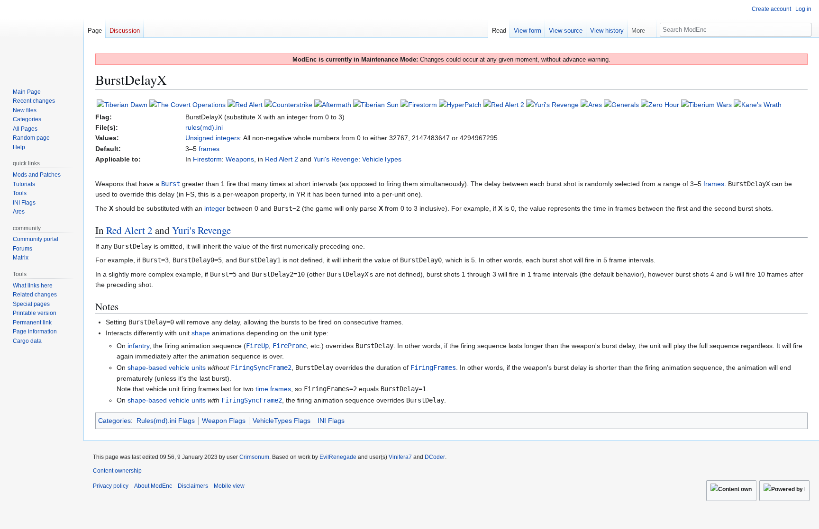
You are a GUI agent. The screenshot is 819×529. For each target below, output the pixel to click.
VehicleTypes (381, 159)
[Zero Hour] (660, 104)
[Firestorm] (418, 104)
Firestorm (207, 159)
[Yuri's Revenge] (552, 104)
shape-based (147, 367)
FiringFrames (433, 367)
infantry (138, 346)
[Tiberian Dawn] (122, 104)
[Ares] (591, 104)
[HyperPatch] (460, 104)
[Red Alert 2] (503, 104)
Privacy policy (110, 486)
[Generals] (621, 104)
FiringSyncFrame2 (261, 367)
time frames (273, 389)
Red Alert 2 (281, 159)
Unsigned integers (212, 138)
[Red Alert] (245, 104)
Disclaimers (193, 486)
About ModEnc (153, 486)
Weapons (240, 159)
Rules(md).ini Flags (165, 420)
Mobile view (229, 486)
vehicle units (187, 367)
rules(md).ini (204, 127)
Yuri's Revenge (335, 159)
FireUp (257, 346)
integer (214, 208)
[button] (642, 28)
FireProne (290, 346)
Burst (170, 184)
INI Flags (331, 420)
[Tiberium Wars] (706, 104)
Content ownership (117, 470)
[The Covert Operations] (187, 104)
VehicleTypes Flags (281, 420)
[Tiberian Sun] (376, 104)
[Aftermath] (332, 104)
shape (200, 333)
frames (209, 148)
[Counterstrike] (288, 104)
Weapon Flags (224, 420)
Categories (114, 420)
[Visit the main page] (42, 38)
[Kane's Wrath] (758, 104)
